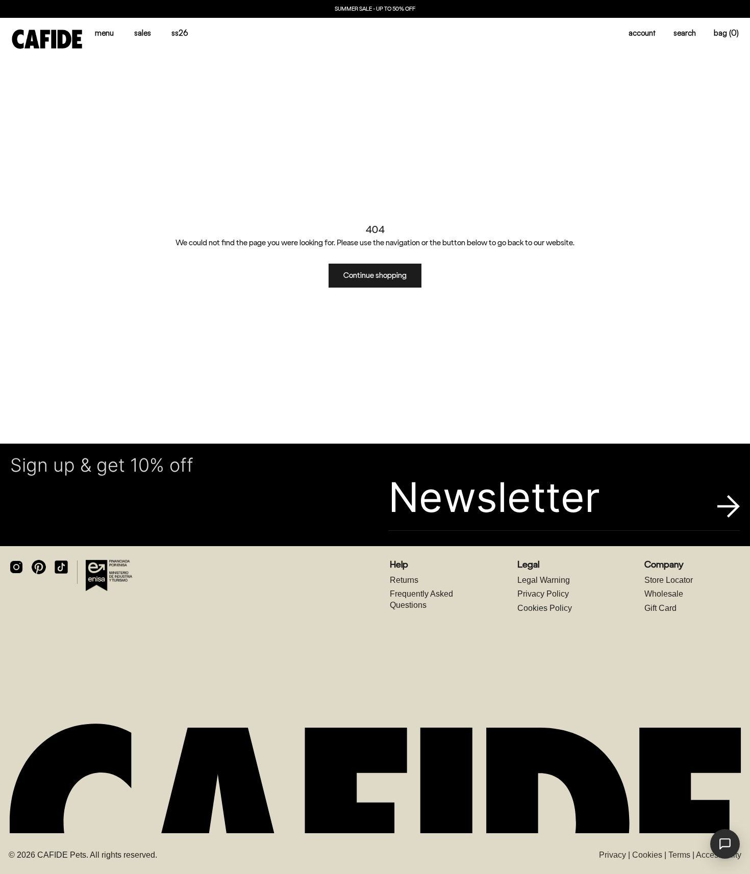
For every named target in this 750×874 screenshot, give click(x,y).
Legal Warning (543, 580)
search (684, 33)
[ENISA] (109, 575)
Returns (404, 580)
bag (726, 33)
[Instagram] (16, 567)
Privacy (612, 855)
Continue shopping (375, 275)
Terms (679, 855)
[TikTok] (61, 567)
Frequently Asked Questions (421, 599)
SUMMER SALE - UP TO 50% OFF (375, 9)
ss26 (179, 33)
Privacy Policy (543, 593)
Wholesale (663, 593)
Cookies (647, 855)
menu (104, 33)
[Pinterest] (38, 567)
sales (142, 33)
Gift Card (660, 608)
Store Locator (668, 580)
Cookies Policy (544, 608)
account (642, 33)
